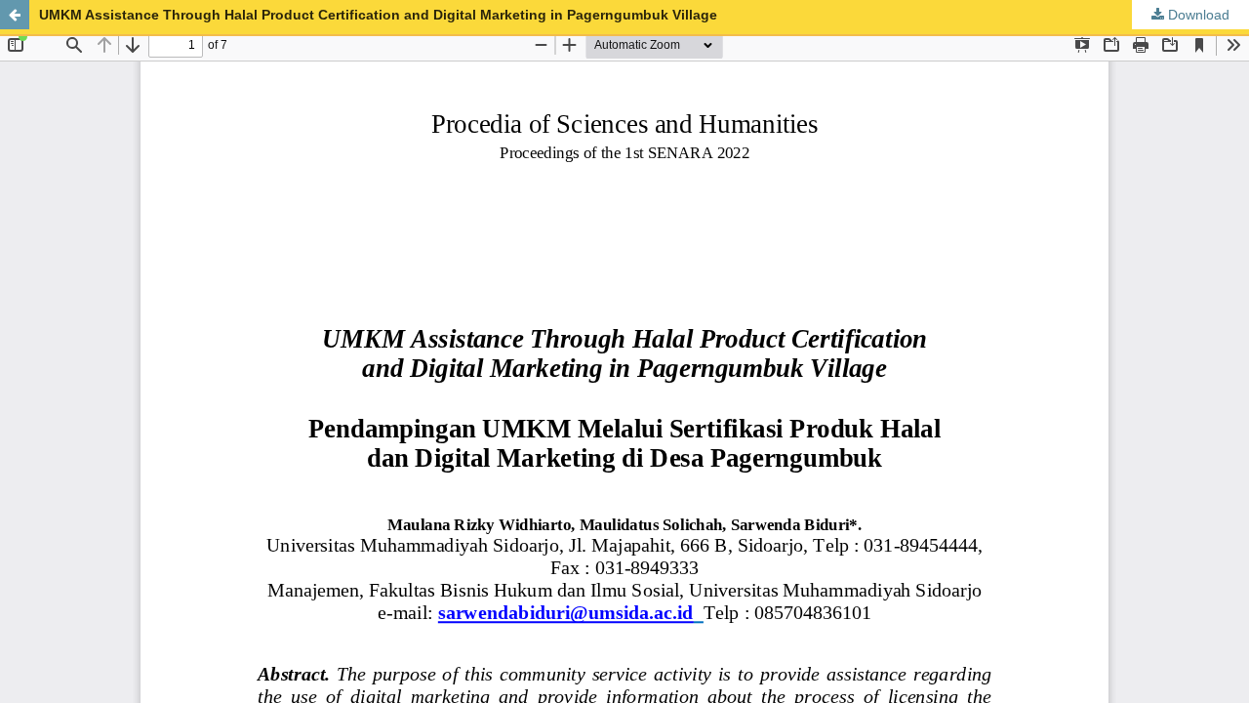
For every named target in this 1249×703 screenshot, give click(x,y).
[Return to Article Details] (14, 14)
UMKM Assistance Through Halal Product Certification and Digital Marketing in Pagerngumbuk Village (378, 14)
